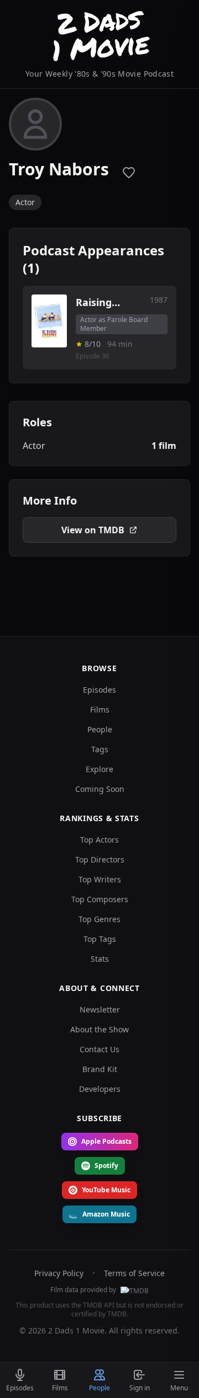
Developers (100, 1089)
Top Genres (99, 919)
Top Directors (99, 859)
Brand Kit (99, 1069)
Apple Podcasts (106, 1141)
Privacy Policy (58, 1273)
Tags (99, 749)
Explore (99, 769)
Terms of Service (134, 1273)
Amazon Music (106, 1214)
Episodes (99, 689)
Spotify (106, 1165)
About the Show (99, 1029)
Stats (100, 959)
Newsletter (100, 1009)
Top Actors (99, 839)
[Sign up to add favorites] (129, 172)
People (99, 729)
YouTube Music (106, 1190)
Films (99, 709)
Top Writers (99, 879)
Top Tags (99, 939)
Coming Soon (99, 789)
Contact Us (99, 1049)
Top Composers (99, 899)
